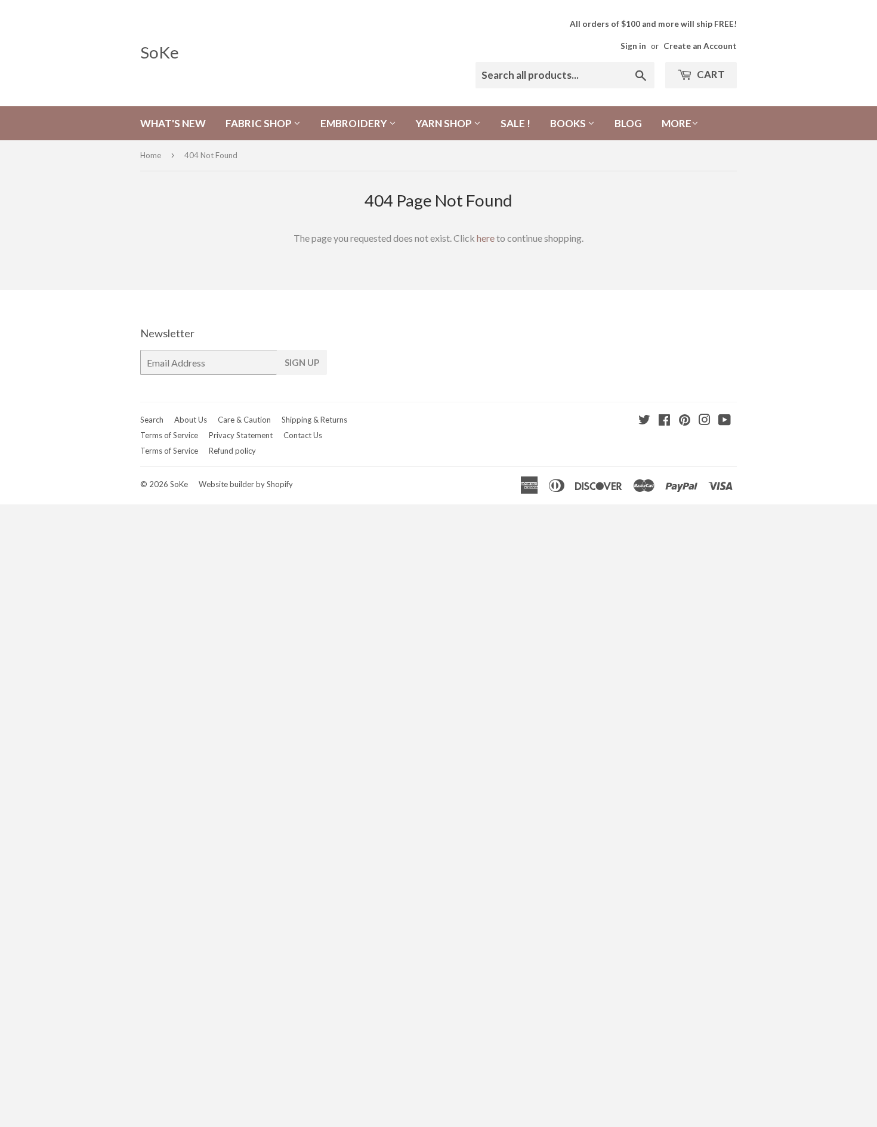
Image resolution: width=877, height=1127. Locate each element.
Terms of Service (169, 435)
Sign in (633, 46)
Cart (710, 74)
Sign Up (302, 362)
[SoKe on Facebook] (664, 420)
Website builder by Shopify (246, 484)
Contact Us (302, 435)
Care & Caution (244, 419)
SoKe (159, 52)
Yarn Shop (445, 123)
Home (150, 155)
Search (151, 419)
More (676, 123)
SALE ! (515, 123)
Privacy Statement (241, 435)
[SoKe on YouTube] (724, 420)
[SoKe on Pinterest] (684, 420)
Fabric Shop (260, 123)
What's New (173, 123)
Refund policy (232, 450)
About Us (190, 419)
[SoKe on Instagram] (705, 420)
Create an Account (700, 46)
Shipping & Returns (314, 419)
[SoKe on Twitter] (644, 420)
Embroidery (354, 123)
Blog (628, 123)
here (486, 238)
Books (569, 123)
